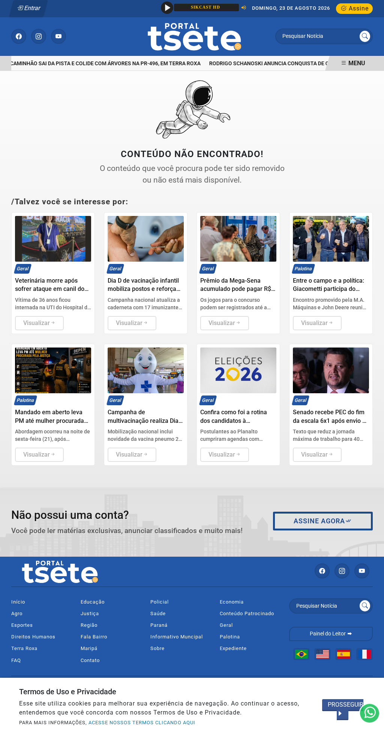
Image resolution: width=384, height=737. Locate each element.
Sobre (157, 648)
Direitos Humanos (33, 637)
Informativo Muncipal (176, 637)
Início (18, 602)
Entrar (31, 8)
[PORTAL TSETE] (195, 35)
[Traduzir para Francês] (364, 654)
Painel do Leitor (328, 634)
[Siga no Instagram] (38, 36)
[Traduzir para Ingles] (322, 654)
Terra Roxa (24, 648)
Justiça (90, 613)
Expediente (233, 648)
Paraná (159, 625)
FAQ (16, 660)
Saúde (158, 613)
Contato (90, 660)
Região (89, 625)
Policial (159, 602)
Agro (16, 613)
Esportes (22, 625)
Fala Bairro (94, 637)
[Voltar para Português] (301, 654)
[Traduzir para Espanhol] (343, 654)
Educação (93, 602)
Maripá (89, 648)
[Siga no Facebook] (18, 36)
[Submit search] (365, 36)
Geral (226, 625)
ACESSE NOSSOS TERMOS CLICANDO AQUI (141, 722)
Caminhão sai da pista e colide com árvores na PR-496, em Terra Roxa (101, 63)
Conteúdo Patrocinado (247, 613)
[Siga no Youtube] (58, 36)
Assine (358, 8)
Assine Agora (319, 521)
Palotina (230, 637)
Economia (232, 602)
